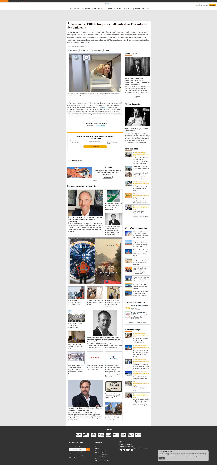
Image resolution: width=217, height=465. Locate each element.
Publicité (97, 447)
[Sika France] (108, 432)
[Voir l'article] (120, 236)
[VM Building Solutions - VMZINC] (93, 432)
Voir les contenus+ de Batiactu (77, 454)
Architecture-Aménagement (85, 9)
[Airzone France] (116, 432)
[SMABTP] (86, 432)
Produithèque (14, 1)
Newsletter (213, 1)
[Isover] (101, 432)
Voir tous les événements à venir (137, 322)
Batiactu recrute (99, 451)
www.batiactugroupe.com (126, 444)
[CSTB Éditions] (123, 432)
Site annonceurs (99, 457)
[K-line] (79, 432)
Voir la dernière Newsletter (76, 450)
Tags (75, 456)
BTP (70, 9)
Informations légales (100, 455)
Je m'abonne (95, 146)
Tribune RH (128, 9)
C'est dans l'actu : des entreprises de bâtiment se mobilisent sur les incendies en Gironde (87, 236)
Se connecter (100, 125)
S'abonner (212, 5)
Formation (29, 1)
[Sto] (138, 432)
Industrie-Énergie (115, 9)
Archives (71, 452)
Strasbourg (103, 107)
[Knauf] (131, 432)
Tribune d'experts (142, 9)
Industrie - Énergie (96, 50)
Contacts (97, 445)
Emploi (22, 1)
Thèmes (71, 456)
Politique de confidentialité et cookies (105, 459)
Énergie (107, 50)
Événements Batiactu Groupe (103, 453)
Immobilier (102, 9)
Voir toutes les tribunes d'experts (137, 142)
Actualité (4, 1)
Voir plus (137, 96)
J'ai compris (161, 458)
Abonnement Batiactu (100, 449)
